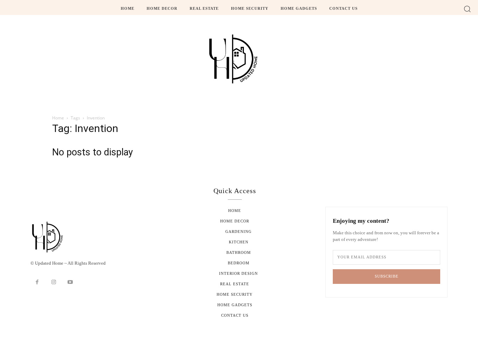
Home (58, 118)
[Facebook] (37, 282)
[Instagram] (54, 282)
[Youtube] (70, 282)
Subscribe (387, 276)
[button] (467, 8)
